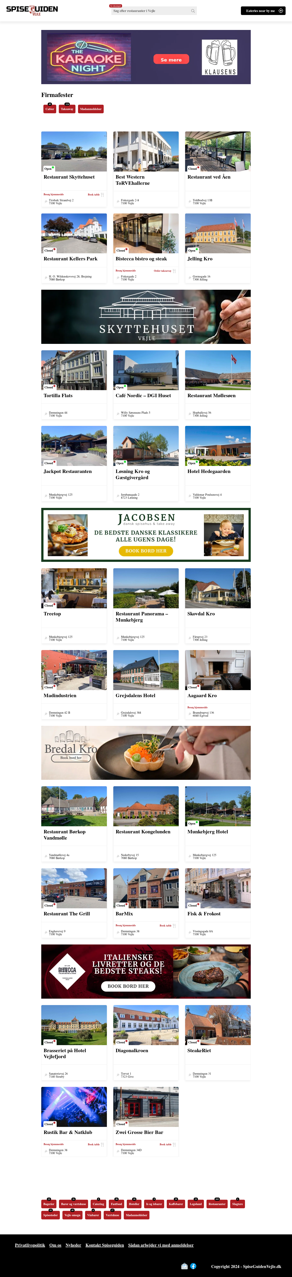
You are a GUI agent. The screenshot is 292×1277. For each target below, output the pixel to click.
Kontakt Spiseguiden (105, 1245)
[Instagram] (202, 1266)
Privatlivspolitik (30, 1245)
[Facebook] (193, 1266)
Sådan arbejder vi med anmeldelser (161, 1245)
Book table (94, 194)
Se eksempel (115, 5)
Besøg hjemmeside (54, 194)
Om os (55, 1245)
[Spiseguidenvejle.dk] (37, 10)
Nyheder (73, 1245)
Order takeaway (162, 271)
